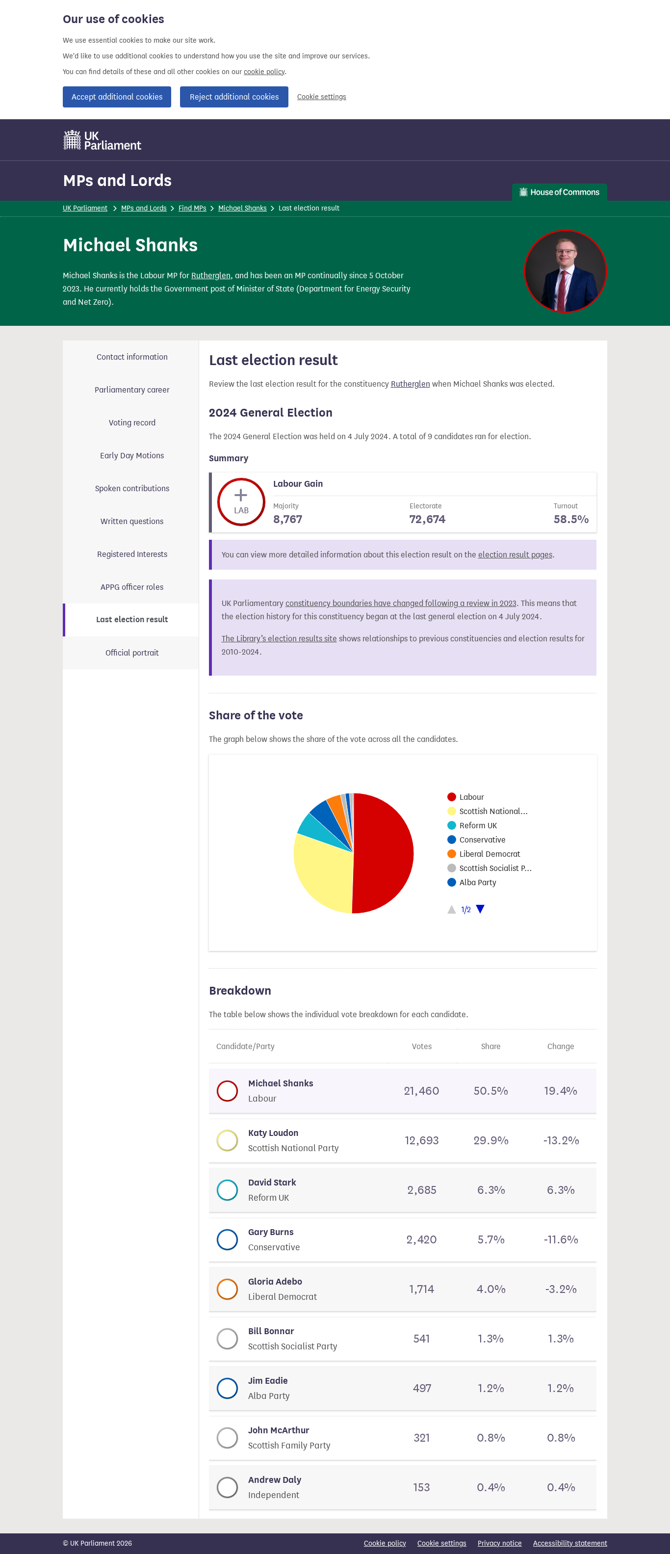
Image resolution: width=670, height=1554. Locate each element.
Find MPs (192, 208)
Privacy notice (500, 1543)
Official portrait (132, 653)
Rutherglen (211, 275)
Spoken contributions (132, 488)
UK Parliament (85, 208)
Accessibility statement (570, 1543)
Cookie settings (321, 97)
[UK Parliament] (103, 140)
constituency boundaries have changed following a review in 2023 (400, 603)
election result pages (515, 554)
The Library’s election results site (279, 638)
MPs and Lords (117, 180)
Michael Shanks (242, 208)
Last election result (132, 620)
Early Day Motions (132, 455)
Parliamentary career (132, 390)
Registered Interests (132, 554)
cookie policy (264, 72)
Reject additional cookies (234, 97)
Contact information (132, 357)
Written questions (132, 521)
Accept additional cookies (117, 97)
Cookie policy (385, 1543)
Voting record (132, 422)
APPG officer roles (132, 587)
